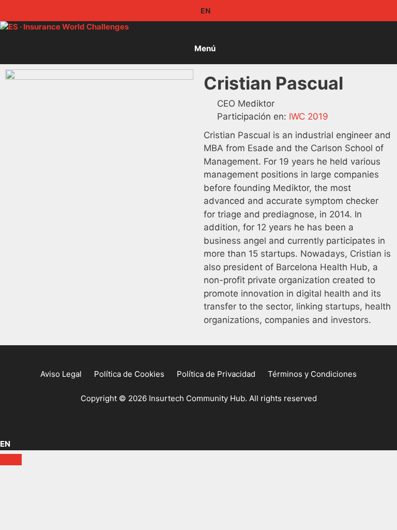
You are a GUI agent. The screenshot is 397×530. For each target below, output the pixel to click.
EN (204, 10)
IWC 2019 (308, 116)
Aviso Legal (61, 374)
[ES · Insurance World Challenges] (64, 27)
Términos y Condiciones (312, 374)
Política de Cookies (129, 374)
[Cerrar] (11, 459)
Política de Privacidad (216, 374)
